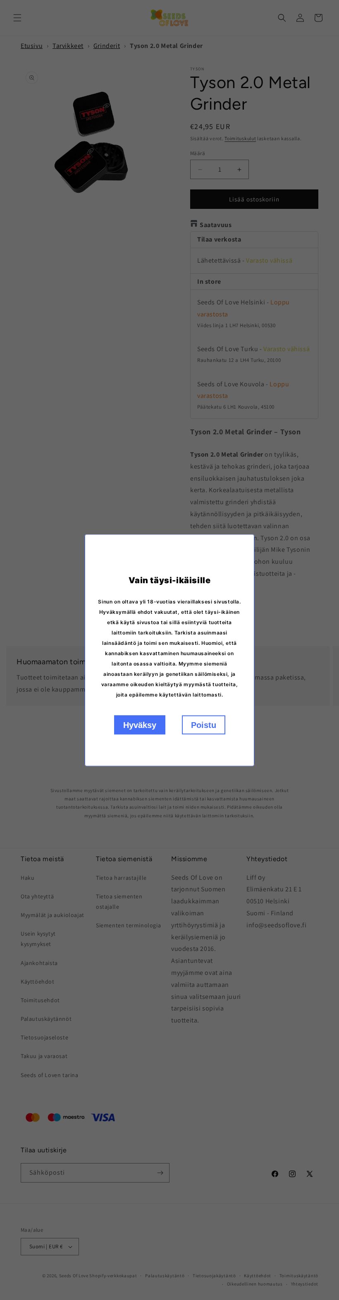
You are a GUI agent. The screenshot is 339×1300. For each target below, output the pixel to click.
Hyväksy (139, 724)
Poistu (203, 724)
